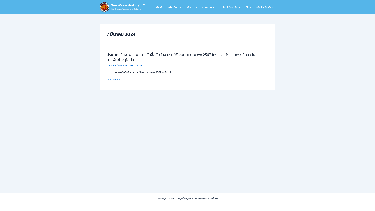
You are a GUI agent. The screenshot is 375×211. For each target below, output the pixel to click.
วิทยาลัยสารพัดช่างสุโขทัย (128, 5)
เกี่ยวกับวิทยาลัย (229, 7)
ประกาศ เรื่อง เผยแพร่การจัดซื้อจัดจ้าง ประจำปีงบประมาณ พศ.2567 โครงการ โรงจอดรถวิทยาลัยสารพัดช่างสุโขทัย (181, 57)
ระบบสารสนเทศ (209, 7)
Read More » (113, 79)
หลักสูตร (190, 7)
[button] (179, 7)
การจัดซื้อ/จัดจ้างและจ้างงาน (120, 65)
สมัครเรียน (173, 7)
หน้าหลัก (159, 7)
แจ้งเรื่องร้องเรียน (264, 7)
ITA (246, 7)
